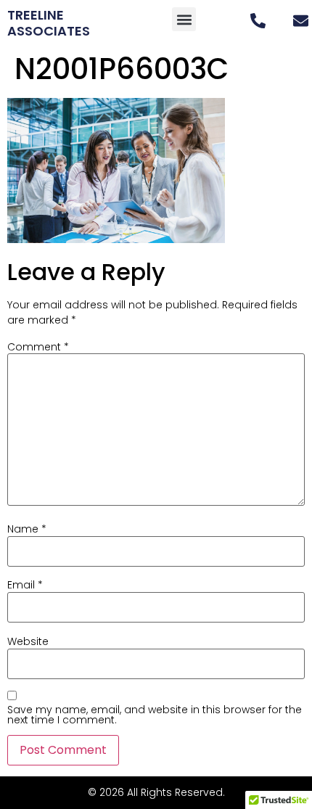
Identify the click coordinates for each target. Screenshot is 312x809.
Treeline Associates (48, 23)
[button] (184, 19)
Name (26, 529)
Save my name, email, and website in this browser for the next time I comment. (154, 715)
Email (25, 585)
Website (28, 641)
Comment (38, 347)
